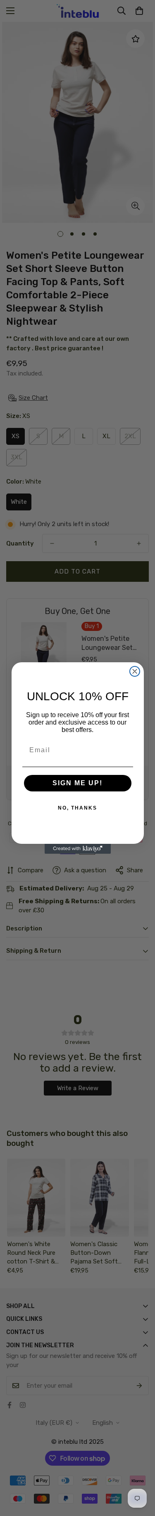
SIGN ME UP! (77, 782)
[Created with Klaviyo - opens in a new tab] (78, 849)
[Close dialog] (135, 671)
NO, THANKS (77, 808)
